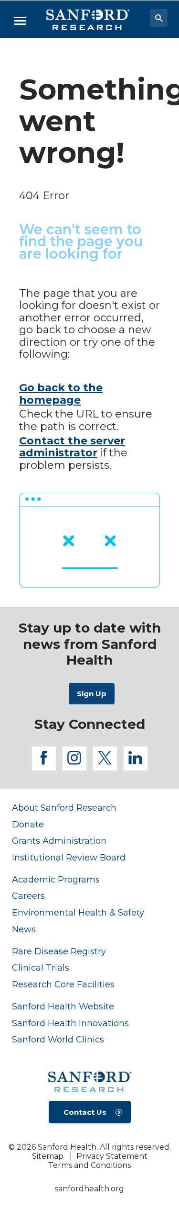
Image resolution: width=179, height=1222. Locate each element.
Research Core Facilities (63, 984)
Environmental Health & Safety (78, 912)
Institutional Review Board (69, 857)
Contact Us (84, 1112)
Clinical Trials (40, 967)
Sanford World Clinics (58, 1039)
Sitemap (47, 1156)
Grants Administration (59, 840)
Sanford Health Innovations (70, 1023)
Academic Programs (56, 879)
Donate (28, 824)
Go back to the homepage (61, 394)
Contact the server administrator (72, 447)
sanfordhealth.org (89, 1188)
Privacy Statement (111, 1156)
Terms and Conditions (89, 1165)
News (24, 929)
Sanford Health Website (63, 1006)
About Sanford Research (64, 807)
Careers (28, 895)
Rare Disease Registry (59, 951)
